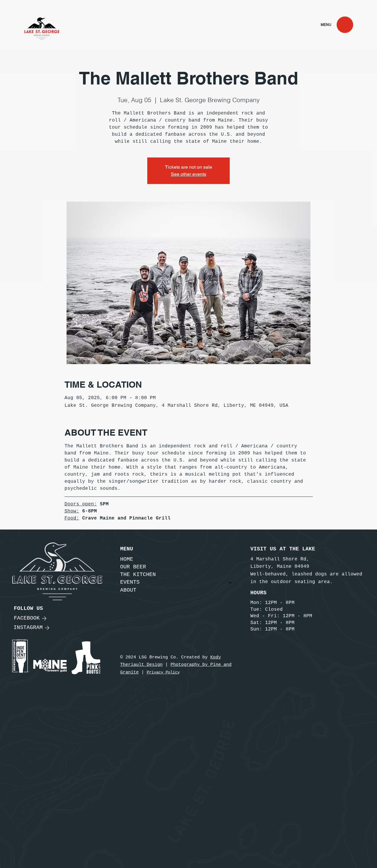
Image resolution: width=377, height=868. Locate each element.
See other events (188, 174)
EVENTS (130, 582)
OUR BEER (133, 567)
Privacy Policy (163, 672)
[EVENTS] (230, 582)
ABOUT (128, 590)
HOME (126, 559)
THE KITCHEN (138, 574)
